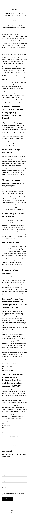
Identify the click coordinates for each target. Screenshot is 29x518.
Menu (14, 3)
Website (4, 487)
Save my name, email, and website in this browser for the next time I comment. (14, 494)
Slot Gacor (15, 440)
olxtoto (16, 512)
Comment (5, 459)
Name (4, 475)
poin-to (14, 9)
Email (4, 481)
